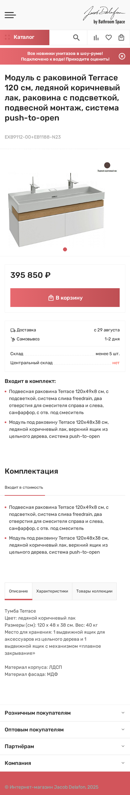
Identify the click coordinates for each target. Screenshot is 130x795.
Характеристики (52, 591)
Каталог (24, 37)
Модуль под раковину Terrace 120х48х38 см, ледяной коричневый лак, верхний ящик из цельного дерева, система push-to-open (59, 429)
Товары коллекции (94, 591)
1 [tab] (65, 249)
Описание (18, 591)
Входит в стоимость (24, 487)
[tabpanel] (63, 202)
